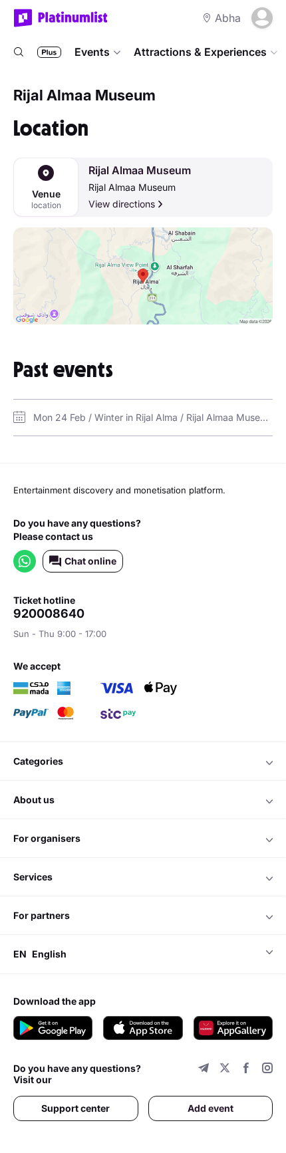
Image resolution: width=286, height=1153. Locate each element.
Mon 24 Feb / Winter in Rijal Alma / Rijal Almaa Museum (153, 417)
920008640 (48, 613)
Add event (210, 1108)
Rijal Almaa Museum (139, 170)
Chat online (90, 561)
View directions (121, 203)
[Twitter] (224, 1069)
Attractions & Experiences (200, 52)
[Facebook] (246, 1069)
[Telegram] (203, 1069)
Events (92, 52)
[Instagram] (267, 1069)
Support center (75, 1108)
